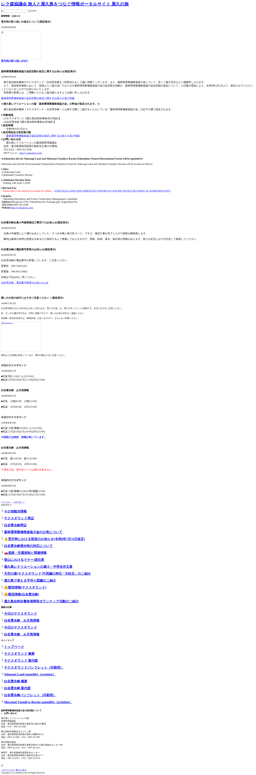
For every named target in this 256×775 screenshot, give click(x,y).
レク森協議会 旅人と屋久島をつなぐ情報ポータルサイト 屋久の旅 (65, 3)
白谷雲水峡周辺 (15, 525)
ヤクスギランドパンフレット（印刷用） (33, 667)
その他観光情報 (15, 511)
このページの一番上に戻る (14, 770)
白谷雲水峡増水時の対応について (28, 546)
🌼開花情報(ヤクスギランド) (25, 587)
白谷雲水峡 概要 (15, 681)
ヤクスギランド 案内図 (21, 660)
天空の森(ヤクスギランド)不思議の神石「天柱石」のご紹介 (47, 573)
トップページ (14, 646)
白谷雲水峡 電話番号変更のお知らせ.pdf (24, 282)
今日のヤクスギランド (20, 613)
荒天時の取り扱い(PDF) (14, 60)
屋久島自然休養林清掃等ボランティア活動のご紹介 (41, 601)
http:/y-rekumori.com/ (31, 153)
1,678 (15, 502)
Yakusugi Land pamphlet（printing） (30, 674)
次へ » (22, 502)
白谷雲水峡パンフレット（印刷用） (30, 695)
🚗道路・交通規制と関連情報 (25, 552)
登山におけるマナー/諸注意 (24, 559)
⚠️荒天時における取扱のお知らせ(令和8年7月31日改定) (44, 539)
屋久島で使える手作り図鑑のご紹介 (30, 580)
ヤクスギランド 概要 (19, 653)
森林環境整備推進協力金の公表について (33, 532)
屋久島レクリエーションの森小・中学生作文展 (38, 566)
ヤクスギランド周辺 (19, 518)
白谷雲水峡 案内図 (17, 688)
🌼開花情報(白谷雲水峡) (21, 594)
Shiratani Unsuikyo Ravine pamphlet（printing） (38, 702)
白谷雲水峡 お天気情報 (21, 620)
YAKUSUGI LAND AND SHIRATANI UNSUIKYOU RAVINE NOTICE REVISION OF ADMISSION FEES (112, 190)
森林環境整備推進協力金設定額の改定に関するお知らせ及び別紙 (43, 135)
